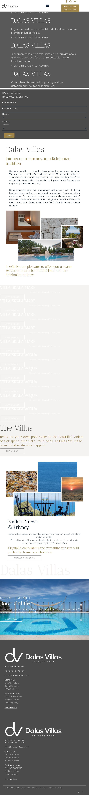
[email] (75, 1)
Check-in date (9, 102)
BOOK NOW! (70, 6)
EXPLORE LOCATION (24, 558)
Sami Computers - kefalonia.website (48, 787)
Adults (5, 124)
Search (9, 135)
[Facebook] (66, 1)
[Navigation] (47, 6)
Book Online (11, 707)
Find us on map (12, 693)
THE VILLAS (12, 451)
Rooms (5, 114)
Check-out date (9, 108)
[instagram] (70, 1)
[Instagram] (83, 792)
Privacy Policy (11, 702)
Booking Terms (12, 699)
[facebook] (78, 792)
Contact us (10, 679)
